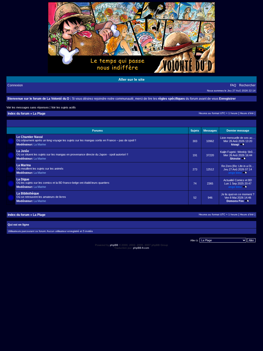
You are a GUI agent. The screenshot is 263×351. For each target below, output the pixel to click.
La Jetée (22, 151)
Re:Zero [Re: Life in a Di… (237, 166)
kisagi (235, 144)
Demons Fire (235, 200)
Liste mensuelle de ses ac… (237, 137)
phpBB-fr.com (141, 247)
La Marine (40, 144)
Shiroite (235, 158)
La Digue (22, 179)
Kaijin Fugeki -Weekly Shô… (237, 151)
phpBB (114, 245)
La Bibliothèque (27, 193)
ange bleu (235, 172)
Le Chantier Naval (29, 137)
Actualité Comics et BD (237, 180)
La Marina (23, 165)
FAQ (233, 85)
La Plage (39, 113)
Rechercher (247, 85)
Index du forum (19, 113)
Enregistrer (227, 98)
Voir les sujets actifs (63, 107)
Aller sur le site (131, 79)
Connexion (15, 85)
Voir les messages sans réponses (27, 107)
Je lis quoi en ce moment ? (237, 194)
